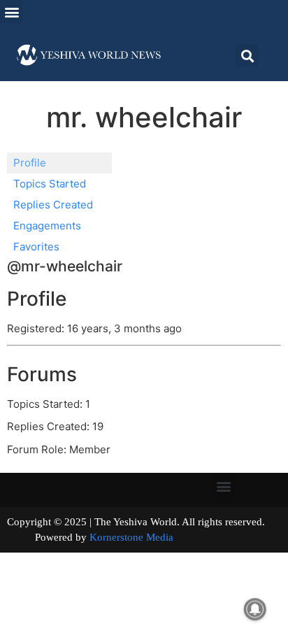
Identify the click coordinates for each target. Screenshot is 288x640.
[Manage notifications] (255, 609)
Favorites (36, 246)
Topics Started (49, 183)
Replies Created (53, 204)
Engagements (47, 225)
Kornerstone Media (131, 537)
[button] (11, 11)
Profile (29, 162)
